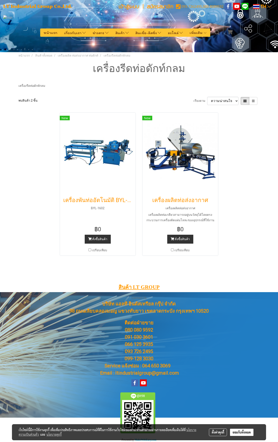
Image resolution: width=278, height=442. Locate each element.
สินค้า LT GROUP (139, 287)
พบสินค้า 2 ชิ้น (28, 100)
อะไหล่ (173, 32)
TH (263, 6)
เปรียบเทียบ (99, 250)
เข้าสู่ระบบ (129, 6)
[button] (217, 32)
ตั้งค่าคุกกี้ (218, 432)
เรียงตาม (200, 100)
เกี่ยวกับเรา (73, 32)
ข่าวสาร (99, 32)
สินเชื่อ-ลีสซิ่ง (146, 32)
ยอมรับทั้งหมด (242, 432)
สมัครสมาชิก (160, 6)
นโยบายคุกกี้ (54, 434)
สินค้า (120, 32)
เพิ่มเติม (196, 32)
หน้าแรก (50, 32)
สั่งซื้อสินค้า (99, 239)
